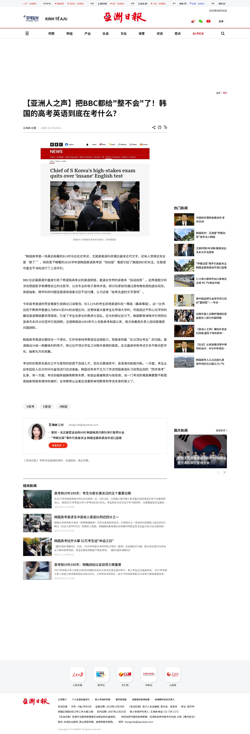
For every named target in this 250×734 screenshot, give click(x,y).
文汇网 (125, 685)
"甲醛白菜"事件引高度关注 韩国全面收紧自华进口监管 (86, 437)
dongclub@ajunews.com (139, 721)
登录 (221, 21)
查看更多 (56, 445)
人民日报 (77, 685)
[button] (218, 472)
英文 (32, 18)
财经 (69, 33)
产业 (88, 33)
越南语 (57, 18)
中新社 (148, 685)
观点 (178, 33)
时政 (51, 33)
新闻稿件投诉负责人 (165, 699)
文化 (124, 33)
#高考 (30, 406)
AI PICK (198, 33)
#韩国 (63, 406)
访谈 (160, 33)
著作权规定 (121, 699)
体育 (142, 33)
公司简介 (62, 699)
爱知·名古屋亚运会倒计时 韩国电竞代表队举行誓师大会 (87, 432)
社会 (106, 33)
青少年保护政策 (102, 699)
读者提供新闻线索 (141, 699)
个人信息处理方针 (81, 699)
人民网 (172, 685)
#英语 (47, 406)
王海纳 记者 (29, 127)
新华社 (101, 685)
